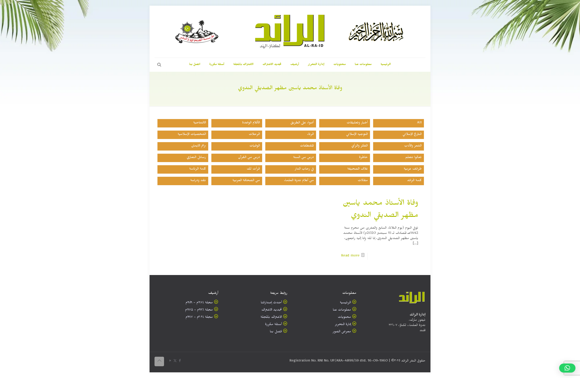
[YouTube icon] (170, 361)
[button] (567, 368)
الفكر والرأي (359, 146)
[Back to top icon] (159, 361)
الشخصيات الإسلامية (192, 135)
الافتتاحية (199, 123)
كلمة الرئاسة (197, 169)
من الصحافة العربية (246, 181)
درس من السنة (303, 158)
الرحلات (254, 135)
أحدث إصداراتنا (271, 303)
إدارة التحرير (343, 325)
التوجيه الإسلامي (357, 135)
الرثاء (310, 135)
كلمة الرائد (414, 181)
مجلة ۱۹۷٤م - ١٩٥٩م (199, 303)
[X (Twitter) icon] (175, 361)
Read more (350, 256)
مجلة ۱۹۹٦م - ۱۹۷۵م (199, 310)
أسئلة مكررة (273, 325)
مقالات (363, 181)
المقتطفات (307, 146)
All (419, 123)
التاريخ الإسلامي (412, 135)
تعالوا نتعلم (413, 158)
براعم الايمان (198, 146)
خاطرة (363, 158)
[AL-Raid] (290, 32)
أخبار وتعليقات (357, 123)
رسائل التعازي (196, 158)
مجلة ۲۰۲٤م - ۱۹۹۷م (199, 318)
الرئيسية (345, 303)
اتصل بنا (276, 332)
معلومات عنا (342, 310)
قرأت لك (253, 169)
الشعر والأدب (413, 146)
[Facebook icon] (179, 361)
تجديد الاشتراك (271, 310)
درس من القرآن (249, 158)
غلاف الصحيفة (357, 169)
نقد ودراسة (198, 181)
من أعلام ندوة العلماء (299, 181)
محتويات (344, 318)
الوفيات (254, 146)
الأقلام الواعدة (251, 123)
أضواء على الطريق (302, 123)
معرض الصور (342, 332)
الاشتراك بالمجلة (271, 318)
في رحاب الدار (304, 169)
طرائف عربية (413, 169)
